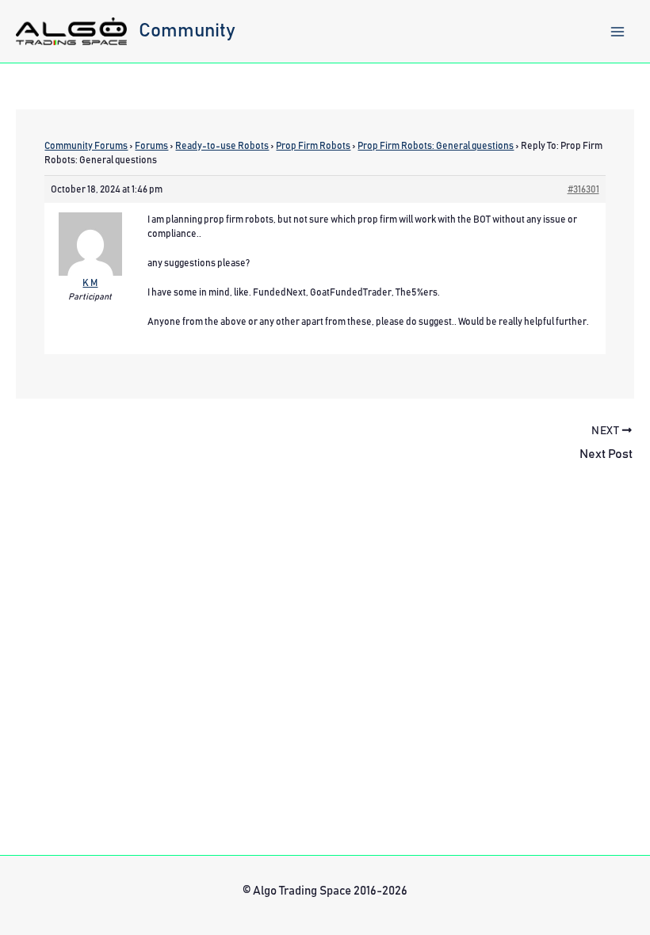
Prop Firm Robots (313, 146)
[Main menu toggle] (617, 31)
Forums (151, 146)
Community (187, 30)
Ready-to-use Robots (222, 146)
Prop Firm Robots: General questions (436, 146)
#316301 (583, 189)
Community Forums (86, 146)
